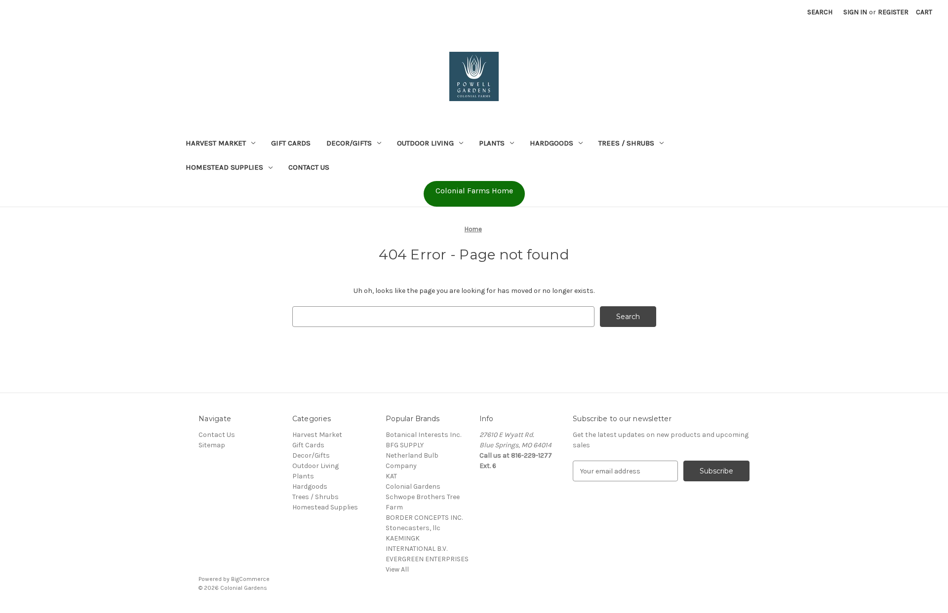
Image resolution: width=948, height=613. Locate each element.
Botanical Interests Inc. (423, 435)
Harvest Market (216, 143)
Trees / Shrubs (626, 143)
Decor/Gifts (349, 143)
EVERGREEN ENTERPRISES (427, 559)
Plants (492, 143)
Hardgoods (551, 143)
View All (397, 569)
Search (819, 12)
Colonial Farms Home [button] (474, 190)
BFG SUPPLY (405, 445)
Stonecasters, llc (413, 528)
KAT (391, 476)
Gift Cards (291, 143)
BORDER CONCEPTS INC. (424, 517)
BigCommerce (250, 579)
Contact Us (308, 167)
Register (893, 12)
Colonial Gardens (413, 486)
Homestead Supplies (224, 167)
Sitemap (211, 445)
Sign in (855, 12)
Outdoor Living (425, 143)
